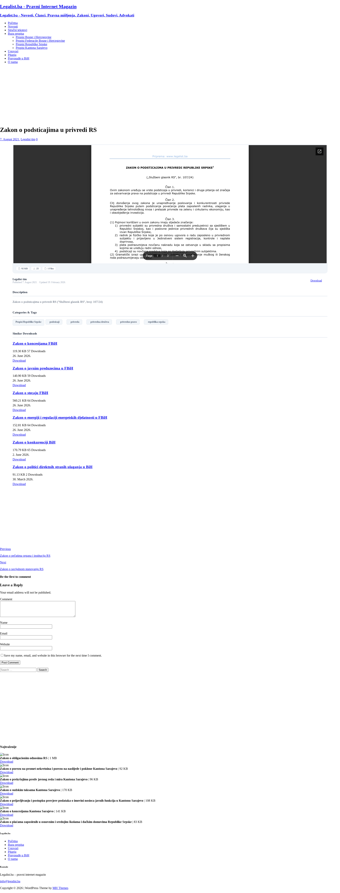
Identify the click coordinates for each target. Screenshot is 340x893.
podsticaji (53, 322)
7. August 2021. (10, 139)
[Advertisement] (170, 94)
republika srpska (156, 322)
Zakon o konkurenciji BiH (34, 442)
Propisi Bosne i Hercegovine (33, 37)
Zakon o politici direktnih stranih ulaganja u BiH (52, 467)
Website (5, 644)
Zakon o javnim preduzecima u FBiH (43, 368)
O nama (13, 62)
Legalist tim (28, 139)
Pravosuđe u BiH (18, 58)
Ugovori (13, 51)
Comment (6, 599)
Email (3, 633)
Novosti (13, 26)
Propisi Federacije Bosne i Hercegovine (40, 40)
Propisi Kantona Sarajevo (31, 47)
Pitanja (12, 55)
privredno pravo (128, 322)
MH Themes (60, 888)
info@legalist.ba (10, 881)
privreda (74, 322)
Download (316, 280)
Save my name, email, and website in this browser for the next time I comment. (53, 655)
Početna (13, 23)
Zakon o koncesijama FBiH (35, 343)
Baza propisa (16, 33)
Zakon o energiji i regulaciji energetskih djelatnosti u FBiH (60, 417)
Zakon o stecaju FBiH (30, 393)
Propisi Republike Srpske (31, 44)
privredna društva (99, 322)
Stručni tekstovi (17, 30)
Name (3, 622)
